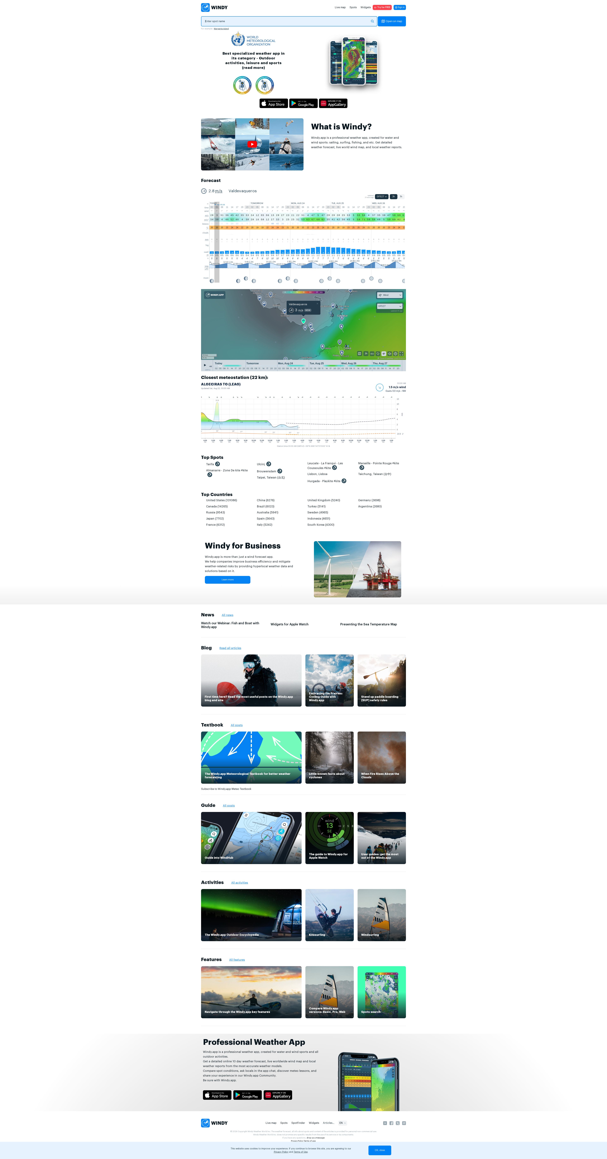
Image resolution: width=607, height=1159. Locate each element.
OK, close (380, 1150)
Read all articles (230, 648)
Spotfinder (298, 1123)
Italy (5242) (264, 524)
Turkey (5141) (316, 506)
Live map (340, 7)
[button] (391, 387)
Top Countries (217, 494)
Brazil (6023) (265, 506)
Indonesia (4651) (318, 518)
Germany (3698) (369, 500)
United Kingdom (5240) (323, 500)
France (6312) (215, 524)
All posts (237, 725)
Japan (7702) (215, 518)
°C (207, 228)
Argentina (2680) (370, 506)
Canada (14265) (217, 506)
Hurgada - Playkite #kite (323, 481)
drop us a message (316, 1138)
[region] (303, 324)
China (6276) (266, 500)
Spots (353, 7)
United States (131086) (221, 500)
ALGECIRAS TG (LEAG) (221, 384)
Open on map (394, 21)
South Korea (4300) (320, 524)
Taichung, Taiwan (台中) (374, 474)
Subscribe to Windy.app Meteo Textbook (226, 789)
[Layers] (359, 353)
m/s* (206, 220)
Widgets (366, 7)
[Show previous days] (210, 366)
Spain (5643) (266, 518)
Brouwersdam (266, 471)
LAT (206, 269)
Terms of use (310, 1141)
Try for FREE (383, 7)
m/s (218, 191)
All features (237, 959)
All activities (239, 882)
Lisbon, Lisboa (317, 474)
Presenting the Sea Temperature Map (368, 624)
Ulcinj (261, 464)
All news (227, 615)
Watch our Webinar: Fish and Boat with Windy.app (230, 625)
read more (253, 68)
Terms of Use (301, 1152)
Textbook (212, 725)
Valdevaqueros (243, 191)
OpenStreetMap (387, 358)
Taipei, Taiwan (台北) (271, 477)
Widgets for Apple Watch (290, 624)
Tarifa (210, 464)
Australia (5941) (267, 512)
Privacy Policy (297, 1141)
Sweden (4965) (317, 512)
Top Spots (212, 457)
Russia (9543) (215, 512)
